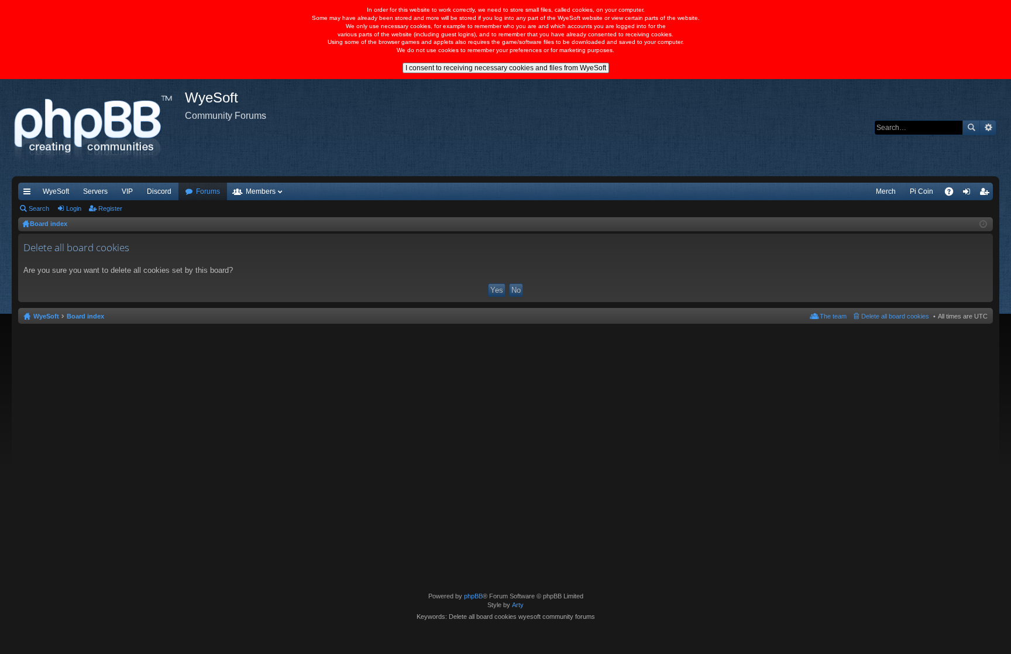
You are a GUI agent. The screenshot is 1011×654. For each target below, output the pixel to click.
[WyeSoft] (98, 127)
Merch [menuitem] (886, 191)
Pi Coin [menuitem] (921, 191)
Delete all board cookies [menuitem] (895, 316)
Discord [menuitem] (159, 191)
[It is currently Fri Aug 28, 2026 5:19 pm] (983, 224)
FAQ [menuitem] (953, 193)
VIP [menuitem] (127, 191)
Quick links (29, 193)
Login (73, 208)
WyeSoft (56, 191)
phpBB (473, 596)
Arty (518, 604)
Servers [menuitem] (95, 191)
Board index (85, 316)
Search (971, 128)
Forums (208, 191)
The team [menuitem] (833, 316)
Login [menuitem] (968, 193)
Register (110, 208)
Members (261, 191)
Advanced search (988, 128)
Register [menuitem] (986, 193)
